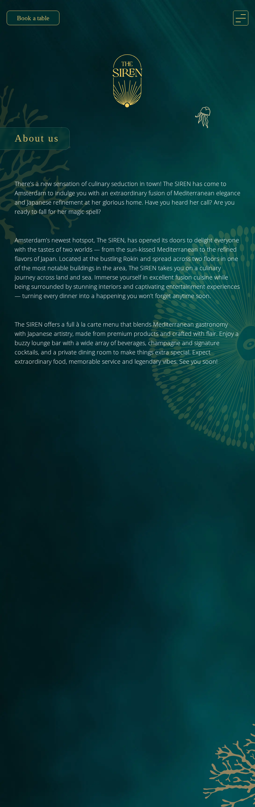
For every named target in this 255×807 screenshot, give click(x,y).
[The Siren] (127, 80)
